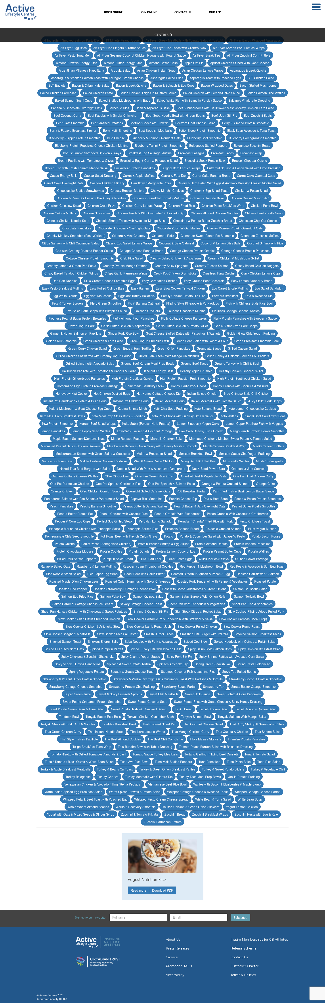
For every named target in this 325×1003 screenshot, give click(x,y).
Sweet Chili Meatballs (163, 694)
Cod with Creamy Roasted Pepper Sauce (84, 250)
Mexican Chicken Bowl (57, 461)
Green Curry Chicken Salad (87, 348)
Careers (172, 957)
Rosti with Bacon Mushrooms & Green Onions (194, 589)
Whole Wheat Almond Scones (88, 807)
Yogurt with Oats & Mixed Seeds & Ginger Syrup (80, 814)
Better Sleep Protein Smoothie (199, 130)
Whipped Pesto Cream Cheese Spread (161, 799)
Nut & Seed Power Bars (208, 468)
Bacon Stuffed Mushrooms (257, 85)
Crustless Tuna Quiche (219, 273)
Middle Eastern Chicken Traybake (103, 461)
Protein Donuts (139, 551)
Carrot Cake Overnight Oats (63, 183)
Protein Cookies (111, 551)
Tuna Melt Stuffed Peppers (173, 761)
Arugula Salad (120, 70)
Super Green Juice (78, 694)
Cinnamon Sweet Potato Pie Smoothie (207, 235)
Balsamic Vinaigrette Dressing (249, 100)
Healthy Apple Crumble (196, 371)
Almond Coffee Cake (163, 63)
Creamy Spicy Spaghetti (171, 265)
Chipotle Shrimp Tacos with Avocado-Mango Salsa (131, 220)
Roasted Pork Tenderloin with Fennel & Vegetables (212, 581)
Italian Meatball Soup (170, 401)
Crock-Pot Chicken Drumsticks (175, 273)
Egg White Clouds (64, 296)
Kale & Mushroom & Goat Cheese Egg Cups (80, 408)
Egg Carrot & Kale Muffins (230, 288)
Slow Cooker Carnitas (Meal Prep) (243, 619)
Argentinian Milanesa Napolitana (81, 70)
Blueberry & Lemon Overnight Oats (156, 138)
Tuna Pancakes (209, 761)
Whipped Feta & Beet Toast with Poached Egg (95, 799)
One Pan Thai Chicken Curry (253, 476)
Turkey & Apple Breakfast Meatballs (65, 769)
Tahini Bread (184, 709)
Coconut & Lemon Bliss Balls (221, 243)
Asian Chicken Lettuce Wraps (202, 70)
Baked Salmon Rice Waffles (266, 93)
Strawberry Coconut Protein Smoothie (255, 679)
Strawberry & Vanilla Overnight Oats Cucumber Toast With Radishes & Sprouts (168, 679)
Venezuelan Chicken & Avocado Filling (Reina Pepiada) (102, 784)
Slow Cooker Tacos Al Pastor (117, 634)
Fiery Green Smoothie (105, 303)
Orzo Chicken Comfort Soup (100, 491)
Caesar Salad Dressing (100, 175)
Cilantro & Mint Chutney (128, 235)
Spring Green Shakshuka (212, 664)
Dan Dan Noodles (65, 280)
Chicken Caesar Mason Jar (250, 198)
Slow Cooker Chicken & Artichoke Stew (93, 626)
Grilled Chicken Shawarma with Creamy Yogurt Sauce (93, 356)
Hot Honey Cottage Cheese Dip (159, 393)
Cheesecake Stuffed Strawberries (80, 190)
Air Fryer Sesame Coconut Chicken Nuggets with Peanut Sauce (141, 55)
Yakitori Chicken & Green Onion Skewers (190, 807)
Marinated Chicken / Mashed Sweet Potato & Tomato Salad (230, 438)
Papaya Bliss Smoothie (146, 498)
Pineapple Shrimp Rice (143, 528)
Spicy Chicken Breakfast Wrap (259, 649)
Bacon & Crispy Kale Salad (90, 85)
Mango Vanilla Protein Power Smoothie (257, 431)
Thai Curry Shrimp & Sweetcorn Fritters (257, 724)
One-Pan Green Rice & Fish (154, 476)
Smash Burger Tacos (159, 634)
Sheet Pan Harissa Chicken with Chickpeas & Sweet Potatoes (84, 611)
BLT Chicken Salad (261, 78)
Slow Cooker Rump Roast (242, 626)
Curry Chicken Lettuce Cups (261, 273)
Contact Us (239, 957)
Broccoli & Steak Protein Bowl (205, 160)
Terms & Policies (243, 975)
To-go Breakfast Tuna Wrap (92, 746)
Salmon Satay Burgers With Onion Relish (198, 596)
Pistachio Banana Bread (182, 528)
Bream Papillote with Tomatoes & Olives (86, 160)
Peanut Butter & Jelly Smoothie (253, 506)
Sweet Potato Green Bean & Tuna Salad (76, 709)
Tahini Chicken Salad (214, 709)
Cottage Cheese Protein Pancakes (245, 250)
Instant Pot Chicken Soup (131, 401)
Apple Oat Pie (194, 63)
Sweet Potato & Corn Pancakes (239, 694)
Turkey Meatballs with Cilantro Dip (149, 776)
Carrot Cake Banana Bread (211, 175)
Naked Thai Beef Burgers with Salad (85, 468)
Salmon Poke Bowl (113, 596)
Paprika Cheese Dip (183, 498)
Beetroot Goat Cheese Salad (195, 123)
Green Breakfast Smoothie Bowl (256, 341)
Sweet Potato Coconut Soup (147, 701)
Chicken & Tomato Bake (207, 198)
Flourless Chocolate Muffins (185, 311)
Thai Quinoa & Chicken (232, 731)
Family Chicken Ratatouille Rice (183, 296)
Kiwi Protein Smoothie (57, 423)
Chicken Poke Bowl (264, 205)
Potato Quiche (65, 544)
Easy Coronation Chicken (159, 280)
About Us (173, 940)
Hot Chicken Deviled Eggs (112, 393)
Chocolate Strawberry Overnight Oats (124, 228)
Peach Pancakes (61, 506)
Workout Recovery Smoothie (136, 807)
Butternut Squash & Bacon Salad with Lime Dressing (243, 168)
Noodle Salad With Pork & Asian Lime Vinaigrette (151, 468)
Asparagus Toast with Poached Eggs (215, 78)
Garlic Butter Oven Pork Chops (236, 326)
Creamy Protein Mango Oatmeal (125, 265)
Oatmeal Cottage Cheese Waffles (75, 476)
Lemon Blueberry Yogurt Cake (198, 423)
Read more (138, 890)
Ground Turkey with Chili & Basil (237, 363)
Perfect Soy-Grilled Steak (114, 521)
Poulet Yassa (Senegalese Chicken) (106, 544)
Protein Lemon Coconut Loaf (176, 551)
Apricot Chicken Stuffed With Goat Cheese (239, 63)
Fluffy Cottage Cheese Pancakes (184, 318)
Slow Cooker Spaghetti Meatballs (67, 634)
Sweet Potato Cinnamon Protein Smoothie (92, 701)
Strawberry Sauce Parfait (178, 686)
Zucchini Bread (174, 814)
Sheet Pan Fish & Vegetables (252, 604)
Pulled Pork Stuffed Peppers (76, 559)
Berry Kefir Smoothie (117, 130)
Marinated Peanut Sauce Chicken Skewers (71, 446)
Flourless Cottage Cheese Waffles (236, 311)
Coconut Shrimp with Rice (265, 243)
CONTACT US (182, 12)
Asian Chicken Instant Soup (156, 70)
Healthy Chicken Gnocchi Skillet (241, 371)
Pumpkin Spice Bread (118, 559)
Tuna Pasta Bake (239, 761)
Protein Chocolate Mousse (74, 551)
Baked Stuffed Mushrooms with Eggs (124, 100)
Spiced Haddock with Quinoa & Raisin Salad (244, 641)
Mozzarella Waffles (236, 461)
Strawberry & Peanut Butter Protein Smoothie (74, 679)
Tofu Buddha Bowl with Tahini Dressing (145, 746)
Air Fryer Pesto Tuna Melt (72, 55)
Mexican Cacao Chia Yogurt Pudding (244, 453)
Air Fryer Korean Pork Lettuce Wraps (239, 48)
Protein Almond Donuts (211, 544)
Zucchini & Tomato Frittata (139, 814)
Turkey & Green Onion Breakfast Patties (167, 769)
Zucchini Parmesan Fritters (163, 822)
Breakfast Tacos (222, 153)
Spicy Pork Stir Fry (180, 656)
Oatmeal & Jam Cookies (248, 468)
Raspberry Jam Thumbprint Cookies (147, 566)
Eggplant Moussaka (98, 296)
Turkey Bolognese (78, 776)
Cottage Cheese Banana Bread (141, 250)
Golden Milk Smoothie (61, 341)
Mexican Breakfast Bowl (195, 453)
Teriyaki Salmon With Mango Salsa (242, 716)
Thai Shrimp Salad (268, 731)
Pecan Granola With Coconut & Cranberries (237, 513)
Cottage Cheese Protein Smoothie (90, 258)
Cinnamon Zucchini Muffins (260, 235)
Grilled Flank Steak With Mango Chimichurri (168, 356)
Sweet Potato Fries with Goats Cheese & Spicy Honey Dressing (218, 701)
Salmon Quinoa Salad (148, 596)
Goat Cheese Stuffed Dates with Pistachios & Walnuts (183, 333)
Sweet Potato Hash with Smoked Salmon (139, 709)
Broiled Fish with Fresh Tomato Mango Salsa (76, 168)
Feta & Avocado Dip (259, 296)
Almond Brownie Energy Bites (76, 63)
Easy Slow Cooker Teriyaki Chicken (180, 288)
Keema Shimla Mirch (132, 408)
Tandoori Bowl (69, 716)
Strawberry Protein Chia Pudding (132, 686)
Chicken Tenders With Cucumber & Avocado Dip (150, 213)
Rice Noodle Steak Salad (63, 574)
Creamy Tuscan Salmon (212, 265)
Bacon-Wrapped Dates (217, 85)
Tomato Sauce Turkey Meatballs (155, 754)
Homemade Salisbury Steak (144, 386)
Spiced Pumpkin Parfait (106, 649)
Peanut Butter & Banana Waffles (145, 506)
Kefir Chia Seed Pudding (170, 408)
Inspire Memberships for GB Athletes (259, 940)
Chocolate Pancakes (76, 228)
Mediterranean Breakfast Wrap (224, 446)
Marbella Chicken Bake (166, 438)
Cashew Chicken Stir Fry (107, 183)
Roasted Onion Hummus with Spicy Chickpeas (137, 581)
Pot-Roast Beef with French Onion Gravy (128, 536)
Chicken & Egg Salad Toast (209, 190)
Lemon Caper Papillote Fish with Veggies (254, 423)
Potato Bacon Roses (266, 536)
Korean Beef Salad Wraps (97, 423)
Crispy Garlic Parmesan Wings (126, 273)
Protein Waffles (258, 551)
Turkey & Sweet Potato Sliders (223, 769)
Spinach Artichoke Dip (172, 664)
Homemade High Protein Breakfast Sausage (88, 386)
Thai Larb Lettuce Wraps (147, 731)
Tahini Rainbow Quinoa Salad (256, 709)
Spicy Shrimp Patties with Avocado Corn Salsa (231, 656)
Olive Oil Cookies (117, 476)
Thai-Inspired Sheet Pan (159, 724)
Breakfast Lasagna (191, 153)
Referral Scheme (243, 948)
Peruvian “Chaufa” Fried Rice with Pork (205, 521)
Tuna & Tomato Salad (260, 754)
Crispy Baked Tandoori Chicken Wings (71, 273)
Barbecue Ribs (119, 108)
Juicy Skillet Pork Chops (265, 401)
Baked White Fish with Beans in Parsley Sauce (189, 100)
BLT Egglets (57, 85)
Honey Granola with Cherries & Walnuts (240, 386)
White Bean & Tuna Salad (213, 799)
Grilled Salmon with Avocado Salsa (90, 363)
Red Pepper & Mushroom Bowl (201, 566)
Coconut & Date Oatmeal (176, 243)
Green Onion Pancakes (173, 348)
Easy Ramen (140, 288)
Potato (168, 536)
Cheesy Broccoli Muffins (127, 190)
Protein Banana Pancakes (252, 544)
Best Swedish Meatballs (155, 130)
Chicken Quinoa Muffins (59, 213)
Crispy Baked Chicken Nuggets (257, 265)
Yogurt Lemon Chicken (242, 807)
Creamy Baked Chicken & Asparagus (175, 258)
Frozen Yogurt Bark (81, 326)
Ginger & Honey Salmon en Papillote (75, 333)
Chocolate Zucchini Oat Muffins (179, 228)
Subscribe (240, 917)
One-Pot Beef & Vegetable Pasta (204, 476)
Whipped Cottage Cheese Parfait (257, 791)
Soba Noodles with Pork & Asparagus (151, 641)
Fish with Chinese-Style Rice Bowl (249, 303)
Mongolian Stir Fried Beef (198, 461)
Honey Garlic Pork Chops (188, 386)
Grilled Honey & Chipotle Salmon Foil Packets (237, 356)
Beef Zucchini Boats (258, 115)
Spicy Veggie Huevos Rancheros (77, 664)
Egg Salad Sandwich (268, 288)
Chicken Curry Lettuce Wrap (142, 205)
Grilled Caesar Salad (242, 348)
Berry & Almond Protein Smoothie (245, 123)
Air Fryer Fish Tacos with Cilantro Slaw (179, 48)
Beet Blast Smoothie (70, 123)
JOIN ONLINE (148, 12)
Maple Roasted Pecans (127, 438)
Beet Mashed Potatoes (107, 123)
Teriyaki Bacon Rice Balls (103, 716)
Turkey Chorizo (108, 776)
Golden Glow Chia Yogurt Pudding (251, 333)
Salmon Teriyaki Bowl (249, 596)
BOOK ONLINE (113, 12)
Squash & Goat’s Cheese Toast (132, 671)
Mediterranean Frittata (268, 446)
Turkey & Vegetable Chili (268, 769)
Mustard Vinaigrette (269, 461)
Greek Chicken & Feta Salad (103, 341)
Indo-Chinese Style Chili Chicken (247, 393)
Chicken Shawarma (96, 213)
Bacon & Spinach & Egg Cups (173, 85)
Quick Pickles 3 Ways (214, 559)
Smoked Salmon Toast (65, 641)
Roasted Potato (265, 581)
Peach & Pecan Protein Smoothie (257, 498)
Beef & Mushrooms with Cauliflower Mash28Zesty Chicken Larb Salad (225, 108)
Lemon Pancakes (53, 431)
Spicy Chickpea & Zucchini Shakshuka (88, 656)
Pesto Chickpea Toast (254, 521)
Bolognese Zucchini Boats (252, 145)
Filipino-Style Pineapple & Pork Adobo (192, 303)
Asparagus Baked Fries (166, 78)
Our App (215, 12)
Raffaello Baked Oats (55, 566)
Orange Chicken (62, 491)
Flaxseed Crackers (147, 311)
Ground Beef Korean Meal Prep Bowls (147, 363)
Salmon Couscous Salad (250, 589)
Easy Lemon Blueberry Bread (251, 280)
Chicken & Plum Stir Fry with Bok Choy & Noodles (91, 198)
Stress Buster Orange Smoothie (253, 686)
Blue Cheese (116, 138)
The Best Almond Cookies (123, 739)
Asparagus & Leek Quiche (248, 70)
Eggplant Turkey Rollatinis (136, 296)
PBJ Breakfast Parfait (191, 491)
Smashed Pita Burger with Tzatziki (204, 634)
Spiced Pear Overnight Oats (64, 649)
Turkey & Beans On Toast (115, 769)
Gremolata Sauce (209, 348)
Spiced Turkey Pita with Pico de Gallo (156, 649)
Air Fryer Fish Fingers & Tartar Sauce (119, 48)
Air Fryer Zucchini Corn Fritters (248, 55)
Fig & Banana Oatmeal (144, 303)
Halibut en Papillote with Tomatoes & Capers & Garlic (99, 371)
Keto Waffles (229, 416)
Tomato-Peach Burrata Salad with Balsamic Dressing (216, 746)
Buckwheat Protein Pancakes (134, 168)
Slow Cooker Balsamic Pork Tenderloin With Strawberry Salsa (170, 619)
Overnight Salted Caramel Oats (148, 491)
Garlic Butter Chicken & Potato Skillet (182, 326)
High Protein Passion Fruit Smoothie (185, 378)
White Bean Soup (250, 799)
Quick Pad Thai (150, 559)
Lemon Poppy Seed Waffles (91, 431)
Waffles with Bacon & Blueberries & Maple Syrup (227, 784)
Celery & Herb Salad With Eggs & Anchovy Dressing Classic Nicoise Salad (229, 183)
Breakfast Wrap (251, 153)
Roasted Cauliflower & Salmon (258, 574)
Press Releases (177, 948)
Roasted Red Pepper (72, 589)
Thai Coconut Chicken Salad (203, 724)
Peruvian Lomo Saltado (155, 521)
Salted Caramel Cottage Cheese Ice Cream (82, 604)
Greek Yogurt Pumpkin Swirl (149, 341)
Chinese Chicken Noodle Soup (68, 220)
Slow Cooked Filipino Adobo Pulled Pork (256, 611)
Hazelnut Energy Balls (158, 371)
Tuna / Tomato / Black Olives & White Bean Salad (79, 761)
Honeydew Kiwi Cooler (71, 393)
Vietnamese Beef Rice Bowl (167, 784)
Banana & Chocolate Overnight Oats (76, 108)
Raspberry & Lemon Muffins (96, 566)
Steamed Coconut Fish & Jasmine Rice (188, 671)
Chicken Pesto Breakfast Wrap (223, 205)
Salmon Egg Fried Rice (77, 596)
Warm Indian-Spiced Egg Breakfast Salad (73, 791)
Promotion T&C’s (179, 966)
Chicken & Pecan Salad (251, 190)
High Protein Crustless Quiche (132, 378)
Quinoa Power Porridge (251, 559)
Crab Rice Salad (131, 258)
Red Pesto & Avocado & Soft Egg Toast (256, 566)
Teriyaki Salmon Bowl (196, 716)
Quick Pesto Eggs (180, 559)
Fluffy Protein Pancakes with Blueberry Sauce (245, 318)
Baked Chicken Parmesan (58, 93)
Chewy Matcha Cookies (167, 190)
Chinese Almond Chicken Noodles (214, 213)
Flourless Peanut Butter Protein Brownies (77, 318)
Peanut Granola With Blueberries (177, 513)
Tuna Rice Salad (268, 761)
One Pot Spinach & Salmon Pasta (171, 483)
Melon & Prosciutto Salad (154, 453)
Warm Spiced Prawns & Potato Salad (135, 791)
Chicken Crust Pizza (102, 205)
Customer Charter (244, 966)
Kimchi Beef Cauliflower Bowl (265, 416)
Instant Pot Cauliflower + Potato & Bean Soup (75, 401)
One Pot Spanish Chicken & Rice (118, 483)
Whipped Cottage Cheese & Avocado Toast (197, 791)
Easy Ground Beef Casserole (204, 280)
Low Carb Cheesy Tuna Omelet (201, 431)
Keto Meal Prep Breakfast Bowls (62, 416)
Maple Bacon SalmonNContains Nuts (79, 438)
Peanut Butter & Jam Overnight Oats (199, 506)
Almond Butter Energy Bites (123, 63)
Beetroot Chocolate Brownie (149, 123)
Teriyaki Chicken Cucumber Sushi (150, 716)
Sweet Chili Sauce (197, 694)
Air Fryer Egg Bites (73, 48)
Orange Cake (265, 483)
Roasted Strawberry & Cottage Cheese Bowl (125, 589)
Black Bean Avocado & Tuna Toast (251, 130)
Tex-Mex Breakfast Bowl (119, 724)
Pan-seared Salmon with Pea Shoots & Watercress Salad (84, 498)
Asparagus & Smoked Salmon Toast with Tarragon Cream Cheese (97, 78)
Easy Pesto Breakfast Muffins (62, 288)
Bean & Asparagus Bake (153, 108)
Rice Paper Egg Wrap (102, 574)
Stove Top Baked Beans (239, 671)
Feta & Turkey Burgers (68, 303)
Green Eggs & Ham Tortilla (132, 348)
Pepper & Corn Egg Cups (72, 521)
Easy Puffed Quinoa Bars (107, 288)
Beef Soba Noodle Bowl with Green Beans (175, 115)
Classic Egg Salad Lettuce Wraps (129, 243)
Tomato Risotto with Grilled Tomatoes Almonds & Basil (88, 754)
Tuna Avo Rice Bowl (134, 761)
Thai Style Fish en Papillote (79, 739)
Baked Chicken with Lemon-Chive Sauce (211, 93)
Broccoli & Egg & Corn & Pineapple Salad (149, 160)
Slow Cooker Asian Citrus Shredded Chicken (89, 619)
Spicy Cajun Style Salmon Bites (210, 649)
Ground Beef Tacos (194, 363)
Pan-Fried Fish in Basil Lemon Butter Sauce (243, 491)
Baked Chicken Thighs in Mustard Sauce (148, 93)
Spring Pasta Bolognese (253, 664)
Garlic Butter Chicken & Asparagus (125, 326)
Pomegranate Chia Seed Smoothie (69, 536)
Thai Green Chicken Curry (63, 731)
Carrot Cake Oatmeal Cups (256, 175)
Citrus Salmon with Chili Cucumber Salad (70, 243)
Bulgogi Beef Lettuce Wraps (181, 168)
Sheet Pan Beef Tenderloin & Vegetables (196, 604)
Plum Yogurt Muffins (262, 528)
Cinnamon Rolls (163, 235)
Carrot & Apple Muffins (139, 175)
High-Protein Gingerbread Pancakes (79, 378)
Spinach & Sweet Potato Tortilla (129, 664)
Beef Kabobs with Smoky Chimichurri (113, 115)
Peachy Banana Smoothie (98, 506)
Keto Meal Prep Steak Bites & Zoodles (118, 416)
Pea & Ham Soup (216, 498)
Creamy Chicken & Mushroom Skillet (233, 258)
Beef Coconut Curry (67, 115)
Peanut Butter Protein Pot (75, 513)
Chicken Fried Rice (181, 205)
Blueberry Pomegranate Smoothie (252, 138)
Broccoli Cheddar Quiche (249, 160)
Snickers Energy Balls (103, 641)
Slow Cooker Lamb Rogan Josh (149, 626)
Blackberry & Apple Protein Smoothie (74, 138)
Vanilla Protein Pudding (244, 776)
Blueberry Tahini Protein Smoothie (159, 145)
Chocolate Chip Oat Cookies (258, 220)
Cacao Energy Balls (63, 175)
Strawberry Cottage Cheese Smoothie (75, 686)
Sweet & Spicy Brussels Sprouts (120, 694)
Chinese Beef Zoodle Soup (264, 213)
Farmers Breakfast (225, 296)
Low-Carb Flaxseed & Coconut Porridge (145, 431)
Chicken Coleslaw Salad (64, 205)
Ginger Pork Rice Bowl (123, 333)
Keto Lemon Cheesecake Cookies (252, 408)
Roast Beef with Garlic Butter (144, 574)
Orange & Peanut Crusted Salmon (225, 483)
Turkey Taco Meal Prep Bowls (200, 776)
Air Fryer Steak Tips (206, 55)
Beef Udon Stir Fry (224, 115)
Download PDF (162, 890)
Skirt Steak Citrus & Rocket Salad (198, 611)
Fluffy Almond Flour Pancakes (133, 318)
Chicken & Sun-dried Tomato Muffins (158, 198)
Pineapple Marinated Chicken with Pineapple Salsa (84, 528)
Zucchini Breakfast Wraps (210, 814)
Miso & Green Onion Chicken (154, 461)
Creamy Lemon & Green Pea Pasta (71, 265)
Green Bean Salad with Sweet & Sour (202, 341)
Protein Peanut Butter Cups (222, 551)
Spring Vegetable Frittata (86, 671)
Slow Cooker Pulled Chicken (197, 626)
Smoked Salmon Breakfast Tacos (258, 634)
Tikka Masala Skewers (205, 739)
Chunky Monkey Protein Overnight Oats (235, 228)
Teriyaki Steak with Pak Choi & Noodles (67, 724)
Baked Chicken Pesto (98, 93)
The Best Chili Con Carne (165, 739)
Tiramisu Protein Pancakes (246, 739)
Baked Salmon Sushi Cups (73, 100)
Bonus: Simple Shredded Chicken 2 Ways (92, 153)
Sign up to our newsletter (90, 917)
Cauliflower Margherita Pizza (151, 183)
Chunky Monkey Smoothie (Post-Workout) (76, 235)
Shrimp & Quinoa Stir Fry (151, 611)
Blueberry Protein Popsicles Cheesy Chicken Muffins (91, 145)
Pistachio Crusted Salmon (223, 528)
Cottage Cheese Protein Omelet (192, 250)
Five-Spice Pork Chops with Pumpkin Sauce (96, 311)
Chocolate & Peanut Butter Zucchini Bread (202, 220)
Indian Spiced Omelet (202, 393)
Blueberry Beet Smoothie (204, 138)
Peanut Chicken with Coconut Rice (123, 513)
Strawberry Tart (214, 686)
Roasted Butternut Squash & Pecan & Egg (200, 574)
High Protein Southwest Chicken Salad (244, 378)
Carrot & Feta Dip (173, 175)
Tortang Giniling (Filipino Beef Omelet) (211, 754)
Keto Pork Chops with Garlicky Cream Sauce (182, 416)
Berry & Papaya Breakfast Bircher (73, 130)
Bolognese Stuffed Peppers (208, 145)
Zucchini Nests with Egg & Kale (256, 814)
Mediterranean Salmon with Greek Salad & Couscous (92, 453)
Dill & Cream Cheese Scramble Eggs (109, 280)
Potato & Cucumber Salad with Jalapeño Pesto (212, 536)
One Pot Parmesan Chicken (69, 483)
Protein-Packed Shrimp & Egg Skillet (163, 544)
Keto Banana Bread (208, 408)
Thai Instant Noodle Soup (106, 731)
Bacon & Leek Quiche (131, 85)
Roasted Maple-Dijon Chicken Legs (74, 581)
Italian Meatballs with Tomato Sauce (216, 401)
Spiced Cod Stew (195, 641)
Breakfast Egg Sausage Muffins (150, 153)
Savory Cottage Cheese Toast (141, 604)
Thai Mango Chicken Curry (190, 731)
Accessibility (175, 975)
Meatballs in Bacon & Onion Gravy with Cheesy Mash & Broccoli (152, 446)
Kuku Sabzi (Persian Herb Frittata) (146, 423)
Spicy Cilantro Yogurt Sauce (140, 656)
